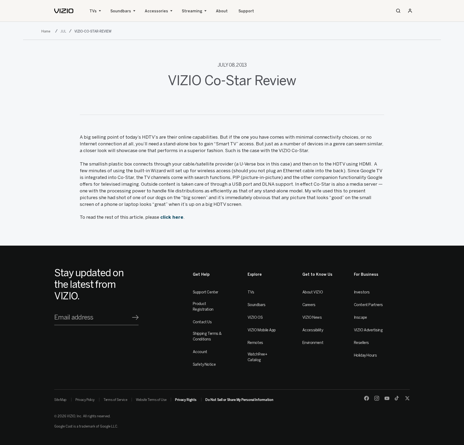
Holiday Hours (365, 355)
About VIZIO (312, 292)
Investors (362, 292)
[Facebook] (366, 398)
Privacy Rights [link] (186, 400)
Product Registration (203, 307)
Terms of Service (115, 400)
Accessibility (312, 330)
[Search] (398, 10)
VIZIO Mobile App (262, 330)
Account (200, 352)
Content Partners (368, 305)
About (222, 11)
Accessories (156, 11)
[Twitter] (407, 398)
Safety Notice (204, 364)
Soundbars (120, 11)
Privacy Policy (85, 400)
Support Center (205, 292)
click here (171, 217)
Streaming (192, 11)
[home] (64, 11)
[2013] (46, 31)
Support (246, 11)
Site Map (60, 400)
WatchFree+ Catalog (257, 357)
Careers (309, 305)
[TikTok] (397, 398)
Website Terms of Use (151, 400)
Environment (312, 342)
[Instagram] (376, 398)
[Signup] (135, 317)
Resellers (361, 342)
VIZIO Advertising (368, 330)
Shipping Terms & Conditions (207, 336)
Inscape (360, 317)
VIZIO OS (255, 317)
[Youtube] (387, 398)
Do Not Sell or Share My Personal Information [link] (239, 400)
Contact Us (202, 322)
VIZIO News (312, 317)
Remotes (255, 342)
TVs (93, 11)
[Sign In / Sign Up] (410, 10)
